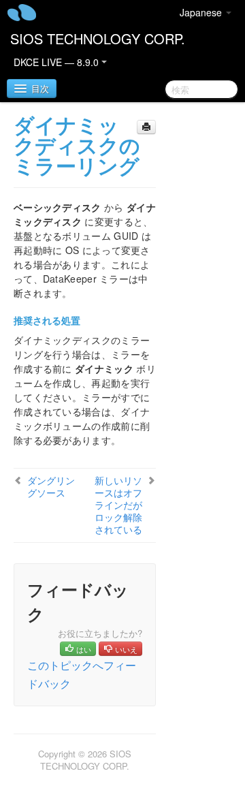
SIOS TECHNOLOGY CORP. (97, 38)
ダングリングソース (51, 486)
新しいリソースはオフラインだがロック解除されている (118, 504)
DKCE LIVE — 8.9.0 (57, 62)
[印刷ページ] (146, 127)
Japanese (202, 12)
